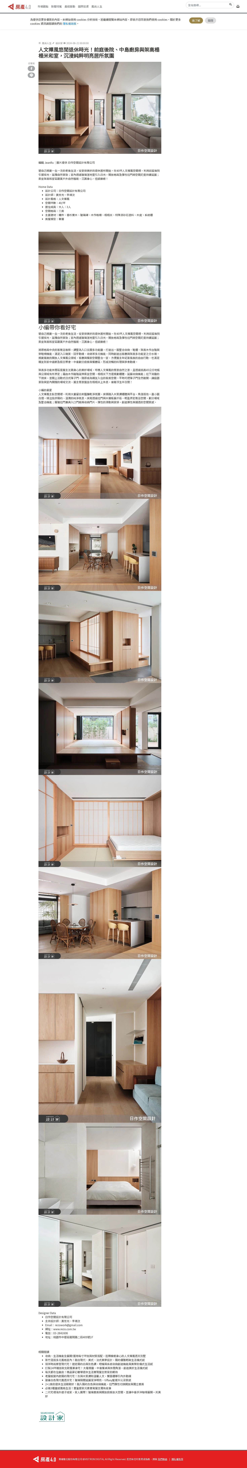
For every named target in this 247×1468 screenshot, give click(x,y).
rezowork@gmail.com (69, 1325)
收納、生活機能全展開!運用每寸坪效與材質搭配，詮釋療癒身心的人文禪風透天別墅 (95, 1356)
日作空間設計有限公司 (72, 191)
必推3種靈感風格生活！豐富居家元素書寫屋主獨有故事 (78, 1388)
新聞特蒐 (56, 6)
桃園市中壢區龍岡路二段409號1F (73, 1337)
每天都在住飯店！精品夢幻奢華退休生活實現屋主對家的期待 (81, 1372)
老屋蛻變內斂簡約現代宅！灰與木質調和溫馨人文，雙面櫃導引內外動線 (88, 1376)
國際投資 (83, 6)
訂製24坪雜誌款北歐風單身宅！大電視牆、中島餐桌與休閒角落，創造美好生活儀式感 (96, 1368)
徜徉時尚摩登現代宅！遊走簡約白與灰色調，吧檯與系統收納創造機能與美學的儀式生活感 (99, 1364)
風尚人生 (96, 6)
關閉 (210, 20)
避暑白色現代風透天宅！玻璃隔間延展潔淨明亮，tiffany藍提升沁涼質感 (88, 1380)
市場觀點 (43, 6)
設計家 (59, 43)
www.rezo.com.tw (64, 1329)
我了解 (196, 20)
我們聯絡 (162, 1459)
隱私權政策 (69, 23)
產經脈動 (70, 6)
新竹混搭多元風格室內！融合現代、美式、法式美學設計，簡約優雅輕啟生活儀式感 (95, 1360)
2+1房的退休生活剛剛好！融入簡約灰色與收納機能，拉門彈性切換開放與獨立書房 (94, 1384)
